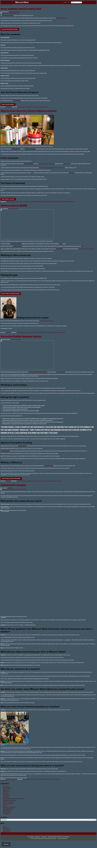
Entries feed (6, 828)
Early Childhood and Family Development (31, 201)
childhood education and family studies (14, 201)
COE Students (9, 106)
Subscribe (6, 844)
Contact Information (62, 838)
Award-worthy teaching (13, 484)
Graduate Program (7, 803)
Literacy (5, 805)
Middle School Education (9, 807)
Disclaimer (37, 836)
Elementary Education (49, 201)
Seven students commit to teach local (21, 8)
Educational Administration (9, 800)
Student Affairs (6, 812)
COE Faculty (8, 332)
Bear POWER (6, 786)
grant (45, 481)
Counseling (6, 797)
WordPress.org (6, 831)
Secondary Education (58, 201)
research (48, 481)
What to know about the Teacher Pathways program (28, 110)
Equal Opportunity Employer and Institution (59, 836)
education (42, 201)
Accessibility (30, 836)
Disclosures (44, 836)
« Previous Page (4, 780)
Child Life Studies (7, 788)
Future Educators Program (31, 106)
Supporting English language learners (21, 336)
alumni (24, 779)
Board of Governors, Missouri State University (45, 838)
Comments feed (7, 830)
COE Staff (5, 793)
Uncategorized (6, 814)
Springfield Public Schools (43, 106)
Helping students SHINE (14, 205)
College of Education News (6, 4)
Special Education (7, 810)
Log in (65, 2)
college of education (21, 106)
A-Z (68, 2)
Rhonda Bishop (50, 332)
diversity (37, 481)
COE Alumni (6, 790)
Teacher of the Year (55, 779)
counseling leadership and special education (26, 481)
